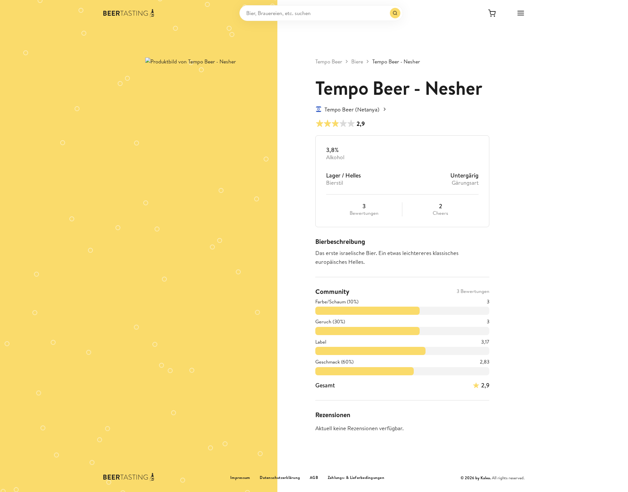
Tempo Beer (328, 61)
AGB (314, 477)
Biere (357, 61)
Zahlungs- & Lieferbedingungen (356, 477)
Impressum (240, 477)
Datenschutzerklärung (280, 477)
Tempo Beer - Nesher (396, 61)
